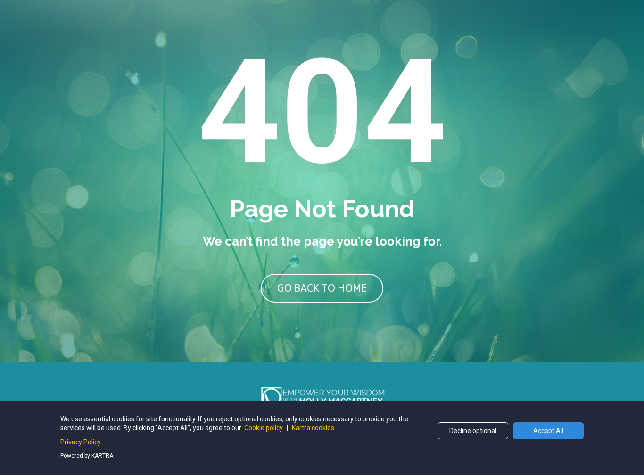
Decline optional (472, 430)
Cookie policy (264, 428)
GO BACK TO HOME (322, 288)
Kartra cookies (313, 428)
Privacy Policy (80, 442)
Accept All (548, 430)
